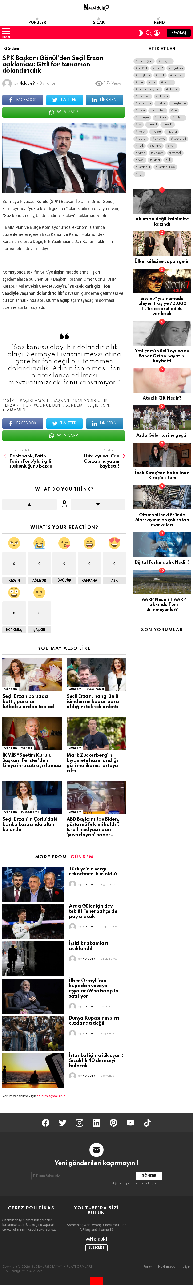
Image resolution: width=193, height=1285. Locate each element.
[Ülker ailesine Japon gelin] (162, 243)
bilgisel (178, 75)
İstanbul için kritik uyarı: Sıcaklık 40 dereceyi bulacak (96, 1060)
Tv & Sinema (94, 689)
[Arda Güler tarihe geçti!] (162, 417)
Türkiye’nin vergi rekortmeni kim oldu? (93, 872)
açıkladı (177, 68)
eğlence (180, 103)
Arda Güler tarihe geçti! (162, 435)
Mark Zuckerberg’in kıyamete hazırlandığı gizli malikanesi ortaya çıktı (92, 763)
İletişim (186, 1266)
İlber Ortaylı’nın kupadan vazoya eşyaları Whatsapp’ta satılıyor (93, 989)
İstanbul (144, 167)
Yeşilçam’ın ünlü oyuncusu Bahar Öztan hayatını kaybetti (162, 356)
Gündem (10, 689)
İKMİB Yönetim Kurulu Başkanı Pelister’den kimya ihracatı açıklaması (32, 760)
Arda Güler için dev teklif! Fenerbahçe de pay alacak (93, 911)
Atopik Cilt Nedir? (162, 398)
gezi (141, 110)
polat (142, 138)
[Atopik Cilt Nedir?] (162, 380)
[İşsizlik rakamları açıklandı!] (33, 958)
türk (141, 145)
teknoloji (180, 138)
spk (107, 406)
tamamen (15, 410)
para (173, 131)
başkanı (61, 401)
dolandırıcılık (91, 401)
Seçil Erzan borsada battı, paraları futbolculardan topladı (29, 701)
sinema (160, 138)
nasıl (153, 124)
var (172, 145)
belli (161, 75)
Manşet (26, 747)
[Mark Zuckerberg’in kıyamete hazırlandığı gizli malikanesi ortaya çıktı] (96, 734)
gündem (74, 406)
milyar (161, 117)
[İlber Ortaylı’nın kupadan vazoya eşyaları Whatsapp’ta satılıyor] (33, 996)
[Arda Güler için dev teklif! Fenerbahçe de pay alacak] (33, 921)
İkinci (156, 160)
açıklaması (35, 401)
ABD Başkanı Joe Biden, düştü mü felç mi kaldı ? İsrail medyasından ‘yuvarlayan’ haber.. (93, 827)
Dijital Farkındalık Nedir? (162, 562)
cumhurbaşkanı (149, 89)
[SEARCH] (149, 33)
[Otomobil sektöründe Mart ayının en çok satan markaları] (162, 497)
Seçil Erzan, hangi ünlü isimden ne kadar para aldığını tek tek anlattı (93, 701)
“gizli (11, 401)
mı (140, 124)
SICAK (99, 23)
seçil (92, 406)
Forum (148, 1266)
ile (175, 110)
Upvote (29, 504)
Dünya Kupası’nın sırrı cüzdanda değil (94, 1021)
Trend (158, 23)
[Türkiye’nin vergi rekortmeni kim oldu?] (33, 884)
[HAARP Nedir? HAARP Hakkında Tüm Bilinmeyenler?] (162, 582)
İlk (169, 160)
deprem (144, 96)
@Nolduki (96, 1239)
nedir (169, 124)
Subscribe (96, 1247)
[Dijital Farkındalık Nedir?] (162, 544)
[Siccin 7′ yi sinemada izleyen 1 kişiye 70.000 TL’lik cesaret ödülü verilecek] (162, 281)
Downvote (98, 504)
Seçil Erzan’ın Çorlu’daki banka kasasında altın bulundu (29, 824)
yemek (176, 152)
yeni (141, 160)
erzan (12, 406)
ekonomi (144, 103)
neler (142, 131)
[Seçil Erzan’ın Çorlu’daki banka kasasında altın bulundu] (32, 798)
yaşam (159, 152)
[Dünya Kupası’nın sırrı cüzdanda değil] (33, 1033)
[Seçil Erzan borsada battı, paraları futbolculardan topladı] (32, 674)
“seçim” (166, 61)
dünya (163, 96)
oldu (157, 131)
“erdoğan (145, 61)
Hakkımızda (166, 1266)
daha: (173, 89)
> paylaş (178, 33)
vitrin (141, 152)
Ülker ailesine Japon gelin (162, 261)
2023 (142, 68)
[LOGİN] (157, 33)
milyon (179, 117)
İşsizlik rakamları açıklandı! (88, 946)
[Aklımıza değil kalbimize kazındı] (162, 201)
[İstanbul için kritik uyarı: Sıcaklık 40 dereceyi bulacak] (33, 1070)
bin (140, 82)
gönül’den (48, 406)
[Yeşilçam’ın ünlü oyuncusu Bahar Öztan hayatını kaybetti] (162, 333)
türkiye (156, 145)
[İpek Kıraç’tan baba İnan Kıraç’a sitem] (162, 455)
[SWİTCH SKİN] (141, 33)
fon (27, 406)
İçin (140, 174)
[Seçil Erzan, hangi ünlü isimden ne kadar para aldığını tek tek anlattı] (96, 675)
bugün (168, 82)
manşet (143, 117)
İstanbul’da (166, 167)
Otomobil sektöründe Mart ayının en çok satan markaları (162, 520)
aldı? (159, 68)
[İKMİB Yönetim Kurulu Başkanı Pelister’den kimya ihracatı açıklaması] (32, 734)
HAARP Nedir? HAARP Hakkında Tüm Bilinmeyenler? (162, 604)
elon (162, 103)
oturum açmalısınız (51, 1096)
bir (153, 82)
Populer (37, 23)
